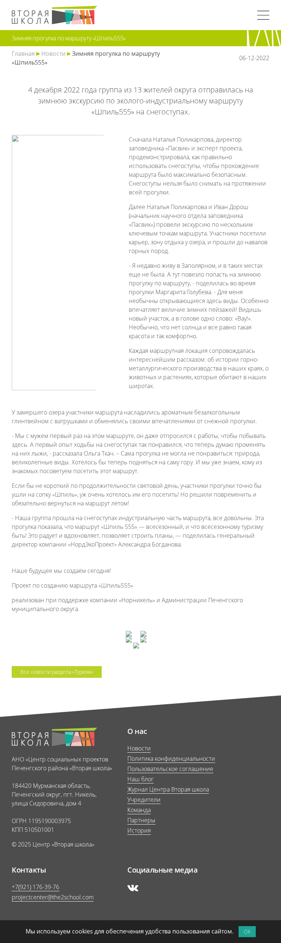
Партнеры (141, 820)
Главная (23, 54)
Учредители (144, 800)
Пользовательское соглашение (170, 769)
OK (247, 931)
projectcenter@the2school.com (53, 897)
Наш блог (140, 779)
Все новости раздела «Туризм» (56, 671)
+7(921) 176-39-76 (35, 887)
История (139, 830)
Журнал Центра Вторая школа (168, 789)
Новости (53, 54)
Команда (139, 810)
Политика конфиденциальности (171, 758)
